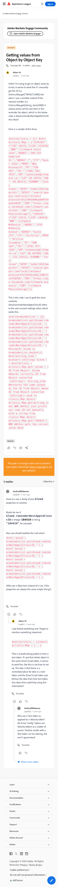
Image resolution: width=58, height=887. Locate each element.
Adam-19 (17, 72)
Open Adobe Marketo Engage (27, 33)
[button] (15, 65)
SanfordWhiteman (21, 491)
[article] (29, 553)
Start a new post (38, 466)
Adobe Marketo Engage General (16, 13)
